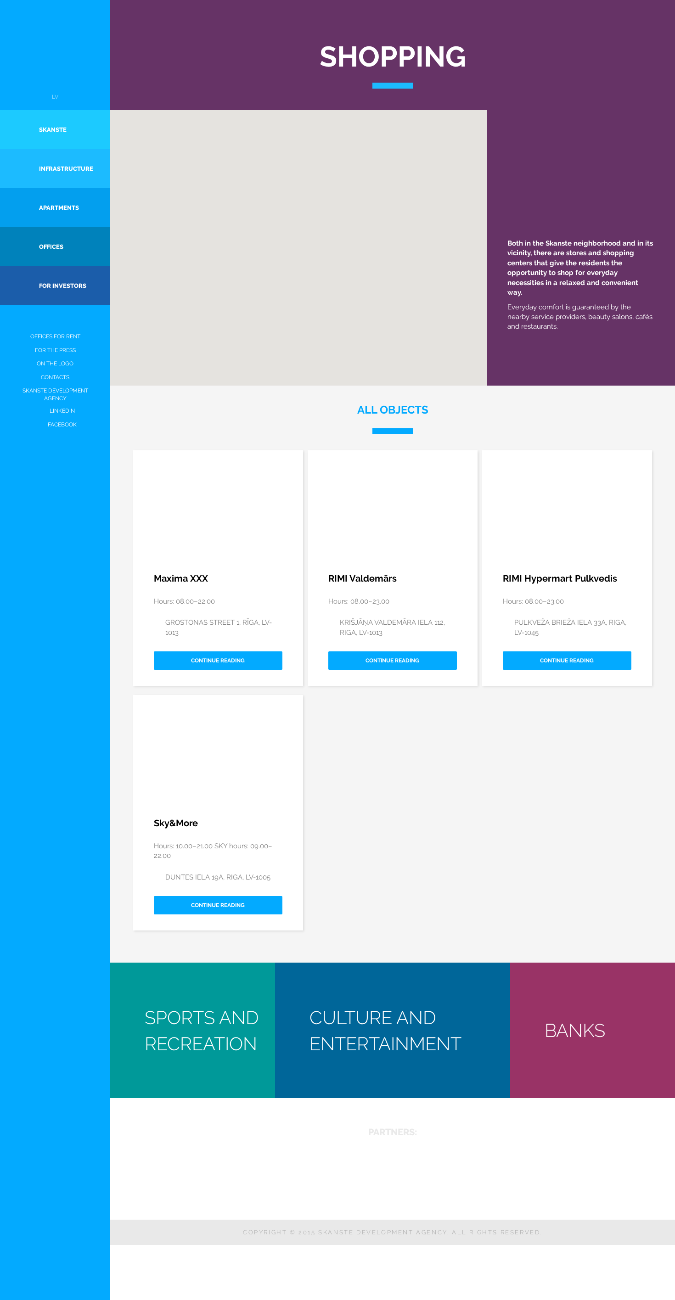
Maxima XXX (181, 578)
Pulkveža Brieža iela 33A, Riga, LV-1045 (570, 627)
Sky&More (176, 823)
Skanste (55, 51)
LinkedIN (62, 411)
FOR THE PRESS (55, 350)
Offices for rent (55, 336)
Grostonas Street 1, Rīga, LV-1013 (218, 627)
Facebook (62, 424)
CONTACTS (55, 377)
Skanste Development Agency (55, 394)
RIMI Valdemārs (362, 578)
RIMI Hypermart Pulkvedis (560, 578)
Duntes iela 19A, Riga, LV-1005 (217, 877)
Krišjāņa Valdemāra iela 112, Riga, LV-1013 (392, 627)
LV (55, 97)
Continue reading (218, 660)
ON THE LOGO (55, 363)
